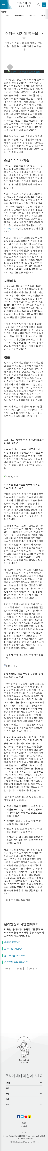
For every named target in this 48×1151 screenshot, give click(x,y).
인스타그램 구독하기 (14, 955)
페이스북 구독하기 (13, 948)
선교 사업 (19, 969)
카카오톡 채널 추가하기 (15, 962)
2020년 (7, 969)
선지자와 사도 (33, 969)
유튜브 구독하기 (12, 942)
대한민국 (4, 12)
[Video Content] (24, 71)
